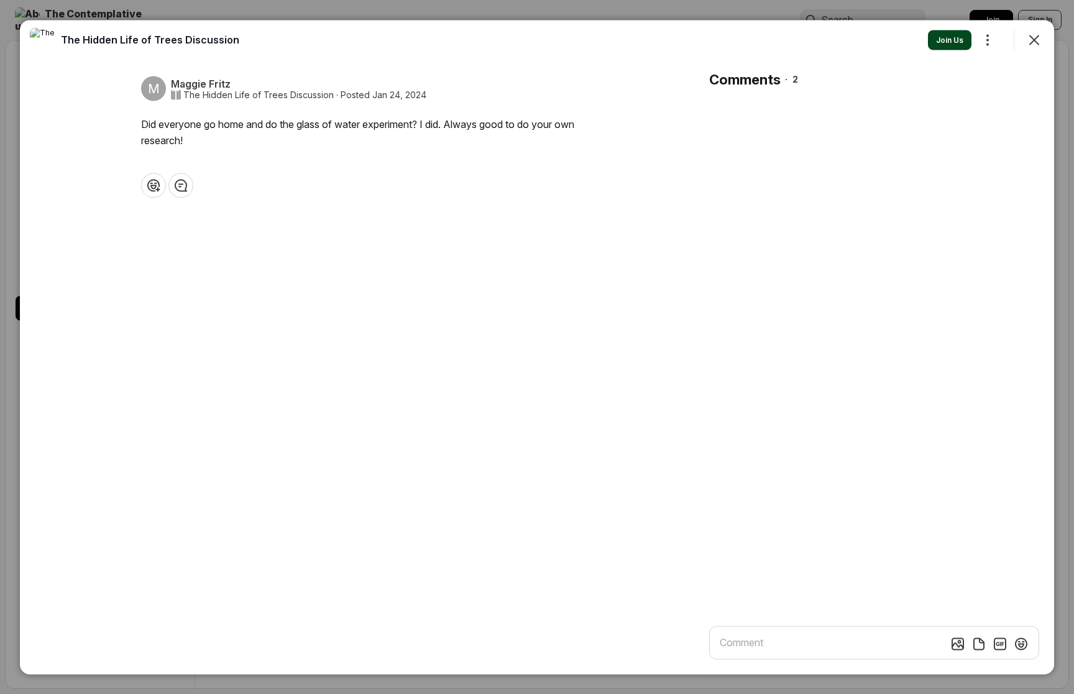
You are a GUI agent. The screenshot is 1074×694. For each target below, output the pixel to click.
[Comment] (180, 185)
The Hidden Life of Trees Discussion (258, 94)
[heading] (150, 39)
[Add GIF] (1000, 644)
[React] (153, 185)
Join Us (949, 39)
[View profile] (42, 39)
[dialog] (537, 347)
